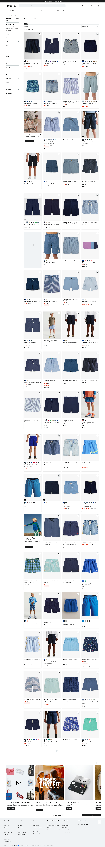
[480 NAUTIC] (44, 222)
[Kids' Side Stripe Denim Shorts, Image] (90, 527)
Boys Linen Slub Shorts (31, 103)
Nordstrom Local (36, 836)
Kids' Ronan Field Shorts (50, 262)
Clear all (17, 18)
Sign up (91, 815)
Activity (7, 82)
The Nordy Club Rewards (52, 823)
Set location (8, 30)
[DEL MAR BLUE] (51, 139)
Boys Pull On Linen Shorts (32, 301)
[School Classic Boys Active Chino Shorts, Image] (32, 166)
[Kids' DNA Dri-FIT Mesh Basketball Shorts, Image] (90, 404)
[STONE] (49, 222)
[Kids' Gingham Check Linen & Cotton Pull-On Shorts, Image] (32, 565)
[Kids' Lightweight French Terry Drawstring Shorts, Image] (71, 527)
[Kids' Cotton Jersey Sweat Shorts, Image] (52, 565)
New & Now (12, 10)
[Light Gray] (51, 101)
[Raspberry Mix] (91, 260)
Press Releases (65, 827)
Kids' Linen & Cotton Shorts (89, 222)
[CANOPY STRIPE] (44, 299)
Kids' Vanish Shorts (31, 505)
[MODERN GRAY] (29, 502)
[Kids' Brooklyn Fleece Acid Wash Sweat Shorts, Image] (90, 565)
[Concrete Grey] (33, 222)
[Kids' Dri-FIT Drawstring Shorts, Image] (32, 605)
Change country (7, 841)
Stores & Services (36, 820)
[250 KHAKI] (46, 222)
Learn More (46, 809)
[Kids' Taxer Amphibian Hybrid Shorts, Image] (52, 527)
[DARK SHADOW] (89, 101)
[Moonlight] (48, 61)
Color (7, 41)
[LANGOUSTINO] (85, 101)
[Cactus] (66, 502)
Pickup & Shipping (10, 24)
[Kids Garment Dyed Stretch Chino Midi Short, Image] (71, 487)
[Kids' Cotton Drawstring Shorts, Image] (90, 365)
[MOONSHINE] (53, 139)
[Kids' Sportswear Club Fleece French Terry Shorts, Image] (52, 325)
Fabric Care (8, 78)
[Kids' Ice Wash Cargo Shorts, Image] (90, 284)
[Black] (55, 61)
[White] (46, 101)
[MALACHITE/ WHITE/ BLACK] (49, 739)
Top (99, 822)
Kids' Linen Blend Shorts (51, 301)
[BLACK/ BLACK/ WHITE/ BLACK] (46, 739)
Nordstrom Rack (65, 823)
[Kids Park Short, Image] (90, 724)
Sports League (9, 93)
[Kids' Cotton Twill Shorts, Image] (71, 245)
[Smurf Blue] (38, 222)
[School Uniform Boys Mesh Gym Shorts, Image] (32, 447)
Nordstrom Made (11, 808)
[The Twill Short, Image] (52, 487)
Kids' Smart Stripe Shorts (32, 699)
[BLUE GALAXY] (63, 621)
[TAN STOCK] (27, 61)
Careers (20, 825)
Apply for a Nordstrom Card (53, 825)
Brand (7, 45)
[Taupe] (94, 61)
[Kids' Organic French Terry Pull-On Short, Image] (71, 365)
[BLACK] (96, 101)
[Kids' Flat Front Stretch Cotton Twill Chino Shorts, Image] (71, 207)
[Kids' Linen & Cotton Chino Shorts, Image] (90, 166)
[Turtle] (36, 222)
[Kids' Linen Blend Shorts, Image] (52, 284)
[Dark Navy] (27, 222)
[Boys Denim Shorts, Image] (52, 86)
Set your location (29, 29)
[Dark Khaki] (29, 222)
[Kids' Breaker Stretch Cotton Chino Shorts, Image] (52, 207)
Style (7, 63)
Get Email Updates (22, 832)
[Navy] (46, 61)
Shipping (6, 827)
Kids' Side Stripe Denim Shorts (90, 542)
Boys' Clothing (14, 15)
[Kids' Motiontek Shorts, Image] (71, 644)
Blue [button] (7, 20)
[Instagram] (79, 824)
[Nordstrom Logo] (12, 6)
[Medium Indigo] (49, 101)
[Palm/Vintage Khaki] (96, 61)
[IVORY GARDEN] (46, 299)
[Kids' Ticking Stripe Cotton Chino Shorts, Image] (32, 404)
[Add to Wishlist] (40, 34)
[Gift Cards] (79, 782)
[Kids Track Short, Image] (32, 724)
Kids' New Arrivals (29, 140)
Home (73, 10)
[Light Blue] (44, 101)
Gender (7, 34)
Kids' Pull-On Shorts (49, 462)
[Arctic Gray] (31, 181)
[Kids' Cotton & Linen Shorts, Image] (71, 166)
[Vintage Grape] (50, 61)
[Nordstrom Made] (20, 782)
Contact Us (6, 823)
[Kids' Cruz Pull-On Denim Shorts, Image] (71, 45)
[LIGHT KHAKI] (94, 101)
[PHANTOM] (85, 699)
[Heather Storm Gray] (53, 61)
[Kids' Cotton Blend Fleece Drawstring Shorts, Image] (71, 605)
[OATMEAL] (91, 699)
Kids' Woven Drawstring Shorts (51, 741)
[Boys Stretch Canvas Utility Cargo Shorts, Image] (52, 166)
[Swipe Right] (98, 763)
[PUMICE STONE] (85, 299)
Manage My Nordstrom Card (53, 829)
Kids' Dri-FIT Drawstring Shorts (32, 623)
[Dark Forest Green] (29, 299)
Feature (7, 85)
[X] (84, 824)
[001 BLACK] (89, 621)
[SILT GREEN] (94, 699)
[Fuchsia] (89, 739)
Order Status (6, 825)
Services (93, 10)
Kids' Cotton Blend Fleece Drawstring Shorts (70, 623)
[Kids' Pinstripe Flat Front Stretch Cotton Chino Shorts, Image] (71, 86)
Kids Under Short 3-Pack (89, 262)
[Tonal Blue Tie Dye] (25, 101)
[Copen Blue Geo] (85, 61)
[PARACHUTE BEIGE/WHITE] (85, 139)
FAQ (5, 836)
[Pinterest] (82, 824)
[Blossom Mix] (85, 260)
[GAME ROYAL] (83, 581)
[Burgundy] (34, 462)
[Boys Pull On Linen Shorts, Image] (32, 284)
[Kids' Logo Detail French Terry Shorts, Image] (90, 447)
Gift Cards (69, 808)
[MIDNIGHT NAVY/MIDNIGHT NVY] (44, 739)
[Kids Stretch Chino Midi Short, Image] (32, 365)
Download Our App (84, 820)
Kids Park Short (87, 741)
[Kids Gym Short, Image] (52, 45)
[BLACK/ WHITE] (87, 139)
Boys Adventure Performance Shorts (88, 505)
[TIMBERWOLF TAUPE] (31, 502)
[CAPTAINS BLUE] (44, 260)
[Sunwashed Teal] (31, 739)
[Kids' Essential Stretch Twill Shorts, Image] (32, 45)
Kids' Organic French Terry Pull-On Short (70, 381)
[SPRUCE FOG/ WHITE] (91, 139)
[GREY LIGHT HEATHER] (66, 621)
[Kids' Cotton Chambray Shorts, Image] (52, 365)
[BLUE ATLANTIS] (83, 621)
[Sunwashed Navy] (25, 340)
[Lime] (50, 420)
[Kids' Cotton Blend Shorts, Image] (90, 684)
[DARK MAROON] (27, 502)
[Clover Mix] (87, 260)
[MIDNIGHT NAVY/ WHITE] (83, 139)
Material (7, 56)
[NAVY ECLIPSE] (25, 61)
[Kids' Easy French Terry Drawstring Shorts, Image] (52, 684)
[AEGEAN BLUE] (25, 502)
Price (7, 52)
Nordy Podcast (21, 834)
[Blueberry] (57, 61)
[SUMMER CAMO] (44, 139)
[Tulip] (38, 739)
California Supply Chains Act (36, 845)
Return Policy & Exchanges (9, 830)
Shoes (42, 10)
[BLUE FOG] (83, 299)
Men (28, 10)
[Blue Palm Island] (27, 101)
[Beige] (46, 502)
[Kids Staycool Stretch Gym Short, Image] (52, 404)
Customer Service (7, 820)
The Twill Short (50, 505)
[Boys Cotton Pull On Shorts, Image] (90, 45)
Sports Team (8, 89)
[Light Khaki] (27, 340)
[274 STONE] (46, 139)
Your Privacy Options (13, 845)
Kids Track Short (29, 741)
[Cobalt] (57, 420)
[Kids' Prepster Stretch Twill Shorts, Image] (71, 565)
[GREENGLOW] (85, 581)
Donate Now (39, 809)
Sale (86, 10)
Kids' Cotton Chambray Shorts (49, 381)
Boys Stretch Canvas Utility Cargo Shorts (50, 184)
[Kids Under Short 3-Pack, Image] (90, 245)
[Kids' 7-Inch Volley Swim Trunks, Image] (90, 644)
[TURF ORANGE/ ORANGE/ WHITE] (27, 621)
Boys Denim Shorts (50, 103)
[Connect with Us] (90, 824)
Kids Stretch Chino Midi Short (32, 382)
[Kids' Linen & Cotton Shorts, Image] (90, 207)
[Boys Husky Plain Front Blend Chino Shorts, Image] (71, 325)
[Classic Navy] (25, 181)
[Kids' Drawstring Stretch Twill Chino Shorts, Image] (52, 124)
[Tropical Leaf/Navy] (31, 101)
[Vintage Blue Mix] (83, 260)
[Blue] (44, 502)
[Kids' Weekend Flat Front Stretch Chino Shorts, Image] (71, 404)
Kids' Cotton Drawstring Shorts (90, 380)
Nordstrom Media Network (67, 829)
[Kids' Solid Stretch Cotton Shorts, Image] (71, 284)
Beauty (34, 10)
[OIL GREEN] (46, 260)
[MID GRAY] (85, 621)
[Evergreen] (38, 462)
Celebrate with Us (58, 1)
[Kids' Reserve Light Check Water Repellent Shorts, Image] (90, 86)
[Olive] (31, 340)
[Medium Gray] (95, 502)
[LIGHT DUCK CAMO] (87, 699)
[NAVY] (87, 101)
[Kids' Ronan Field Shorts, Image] (52, 245)
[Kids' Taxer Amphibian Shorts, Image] (71, 124)
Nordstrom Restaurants (38, 833)
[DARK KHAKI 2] (91, 101)
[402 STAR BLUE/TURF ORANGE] (83, 420)
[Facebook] (87, 824)
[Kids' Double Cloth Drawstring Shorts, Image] (52, 605)
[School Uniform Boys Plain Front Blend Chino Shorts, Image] (90, 325)
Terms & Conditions (24, 845)
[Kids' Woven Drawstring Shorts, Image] (52, 724)
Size (7, 37)
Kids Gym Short (49, 63)
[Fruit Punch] (48, 420)
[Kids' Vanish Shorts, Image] (32, 487)
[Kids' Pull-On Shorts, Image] (52, 447)
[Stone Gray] (27, 462)
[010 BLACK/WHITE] (85, 420)
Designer (65, 10)
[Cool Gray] (87, 61)
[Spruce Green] (91, 61)
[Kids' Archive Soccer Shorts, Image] (32, 644)
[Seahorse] (83, 739)
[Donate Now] (49, 782)
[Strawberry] (29, 739)
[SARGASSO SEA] (83, 699)
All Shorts (26, 23)
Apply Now (99, 808)
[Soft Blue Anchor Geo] (87, 502)
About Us (20, 820)
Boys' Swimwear (29, 547)
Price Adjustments (8, 832)
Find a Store (35, 823)
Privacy (5, 845)
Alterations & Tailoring (37, 827)
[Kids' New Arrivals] (32, 122)
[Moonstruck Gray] (27, 299)
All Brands (20, 823)
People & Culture (21, 830)
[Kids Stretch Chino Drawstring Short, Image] (32, 325)
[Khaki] (27, 181)
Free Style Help (36, 825)
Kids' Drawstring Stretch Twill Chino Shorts (50, 142)
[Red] (36, 462)
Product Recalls (7, 839)
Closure (7, 71)
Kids (58, 10)
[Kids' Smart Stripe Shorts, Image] (32, 684)
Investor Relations (65, 825)
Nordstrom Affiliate (66, 832)
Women (21, 10)
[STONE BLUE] (83, 101)
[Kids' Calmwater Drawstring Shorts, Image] (71, 684)
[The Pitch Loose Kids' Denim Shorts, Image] (71, 447)
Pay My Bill (49, 827)
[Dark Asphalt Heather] (89, 502)
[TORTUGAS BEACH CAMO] (49, 139)
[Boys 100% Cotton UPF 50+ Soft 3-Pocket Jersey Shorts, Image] (32, 207)
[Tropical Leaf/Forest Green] (29, 101)
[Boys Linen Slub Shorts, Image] (32, 86)
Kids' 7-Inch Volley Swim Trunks (90, 659)
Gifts (80, 10)
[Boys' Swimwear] (32, 525)
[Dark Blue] (44, 181)
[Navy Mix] (89, 260)
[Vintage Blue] (55, 420)
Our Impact (20, 827)
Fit (6, 74)
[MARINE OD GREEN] (87, 621)
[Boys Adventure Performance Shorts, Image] (90, 487)
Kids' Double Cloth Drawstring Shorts (50, 621)
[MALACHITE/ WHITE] (89, 139)
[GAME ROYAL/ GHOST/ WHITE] (25, 621)
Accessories (50, 10)
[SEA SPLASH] (55, 139)
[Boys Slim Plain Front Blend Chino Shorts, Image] (52, 644)
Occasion (8, 60)
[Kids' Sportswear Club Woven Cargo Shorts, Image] (90, 124)
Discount (8, 67)
